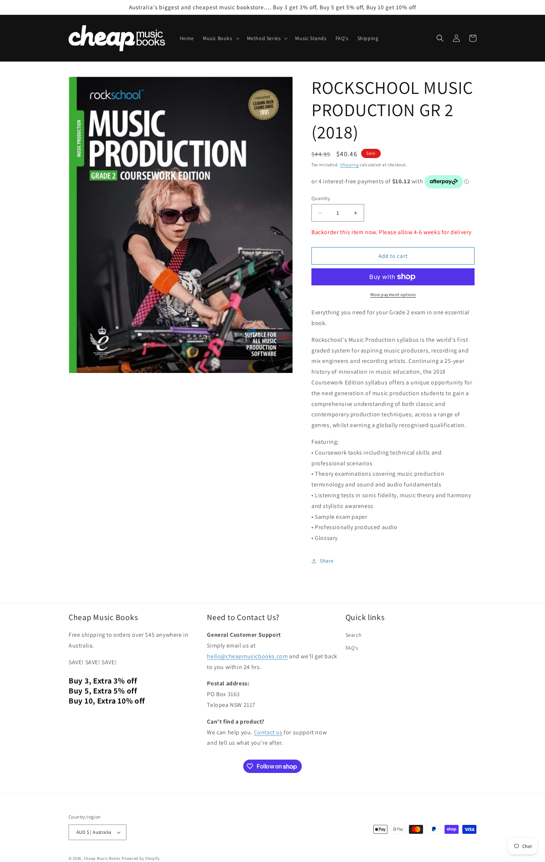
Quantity (320, 198)
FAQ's (352, 648)
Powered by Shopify (141, 858)
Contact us (268, 732)
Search (354, 635)
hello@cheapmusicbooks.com (247, 656)
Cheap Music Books (102, 858)
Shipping (349, 164)
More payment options (393, 294)
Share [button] (327, 560)
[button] (220, 38)
